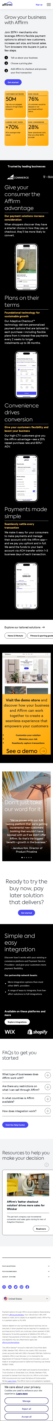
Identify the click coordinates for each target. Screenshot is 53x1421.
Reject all (26, 1408)
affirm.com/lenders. (16, 1314)
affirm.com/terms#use (10, 1342)
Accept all (27, 1416)
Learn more (11, 1381)
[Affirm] (7, 4)
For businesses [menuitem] (9, 1271)
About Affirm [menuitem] (9, 1277)
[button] (49, 4)
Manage (26, 1400)
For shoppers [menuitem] (9, 1266)
